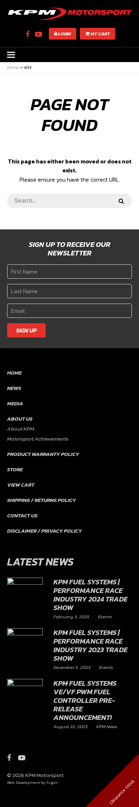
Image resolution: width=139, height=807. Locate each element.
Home (14, 373)
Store (15, 469)
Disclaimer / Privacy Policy (44, 531)
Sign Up (26, 330)
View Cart (20, 485)
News (14, 388)
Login (64, 33)
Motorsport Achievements (37, 439)
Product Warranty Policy (43, 454)
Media (15, 403)
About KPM (20, 429)
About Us (19, 419)
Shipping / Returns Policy (41, 500)
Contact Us (22, 515)
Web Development (23, 782)
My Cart (99, 33)
